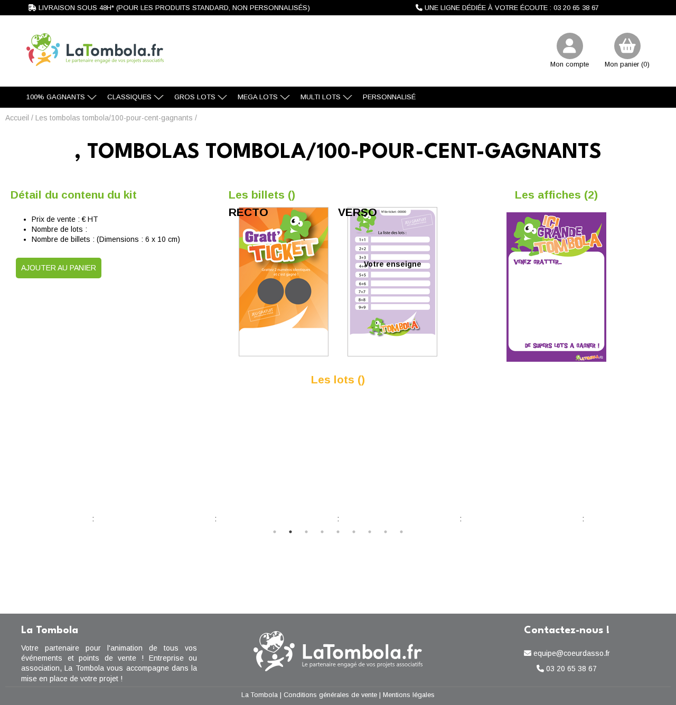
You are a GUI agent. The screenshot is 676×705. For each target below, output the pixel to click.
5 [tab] (338, 532)
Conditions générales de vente (330, 695)
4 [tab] (322, 532)
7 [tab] (369, 532)
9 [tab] (401, 532)
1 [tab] (274, 532)
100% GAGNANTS (55, 97)
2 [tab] (290, 532)
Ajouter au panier (58, 268)
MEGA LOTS (258, 97)
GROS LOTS (194, 97)
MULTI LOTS (321, 97)
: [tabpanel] (338, 518)
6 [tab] (354, 532)
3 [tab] (306, 532)
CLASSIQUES (129, 97)
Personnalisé (389, 97)
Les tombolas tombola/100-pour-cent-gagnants (114, 118)
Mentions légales (409, 695)
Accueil (17, 118)
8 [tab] (385, 532)
